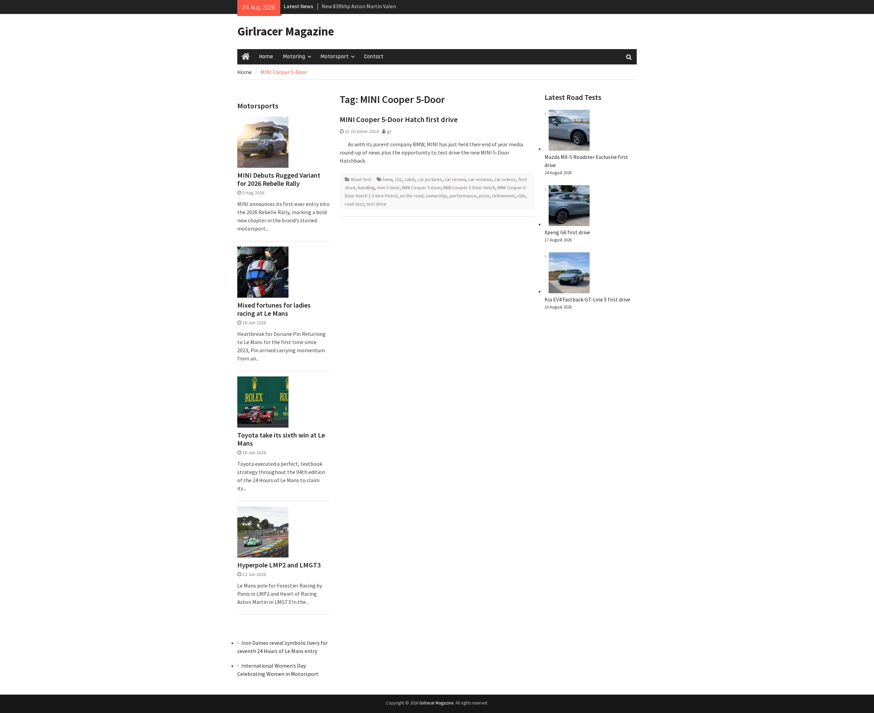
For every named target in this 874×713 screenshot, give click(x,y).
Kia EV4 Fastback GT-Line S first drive (587, 299)
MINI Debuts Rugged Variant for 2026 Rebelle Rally (278, 179)
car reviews (480, 179)
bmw (387, 179)
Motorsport (335, 56)
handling (366, 187)
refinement (503, 196)
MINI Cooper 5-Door (421, 187)
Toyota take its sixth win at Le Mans (281, 439)
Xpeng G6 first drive (567, 232)
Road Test (361, 179)
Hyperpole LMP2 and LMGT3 (279, 565)
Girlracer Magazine (285, 31)
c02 (398, 179)
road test (354, 204)
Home (266, 56)
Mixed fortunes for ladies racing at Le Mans (274, 309)
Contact (373, 56)
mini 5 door (388, 187)
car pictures (430, 179)
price (484, 196)
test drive (376, 204)
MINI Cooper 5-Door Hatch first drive (398, 119)
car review (455, 179)
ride (521, 196)
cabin (409, 179)
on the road (411, 196)
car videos (505, 179)
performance (463, 196)
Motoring (294, 56)
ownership (436, 196)
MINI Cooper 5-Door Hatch (469, 187)
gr (389, 131)
